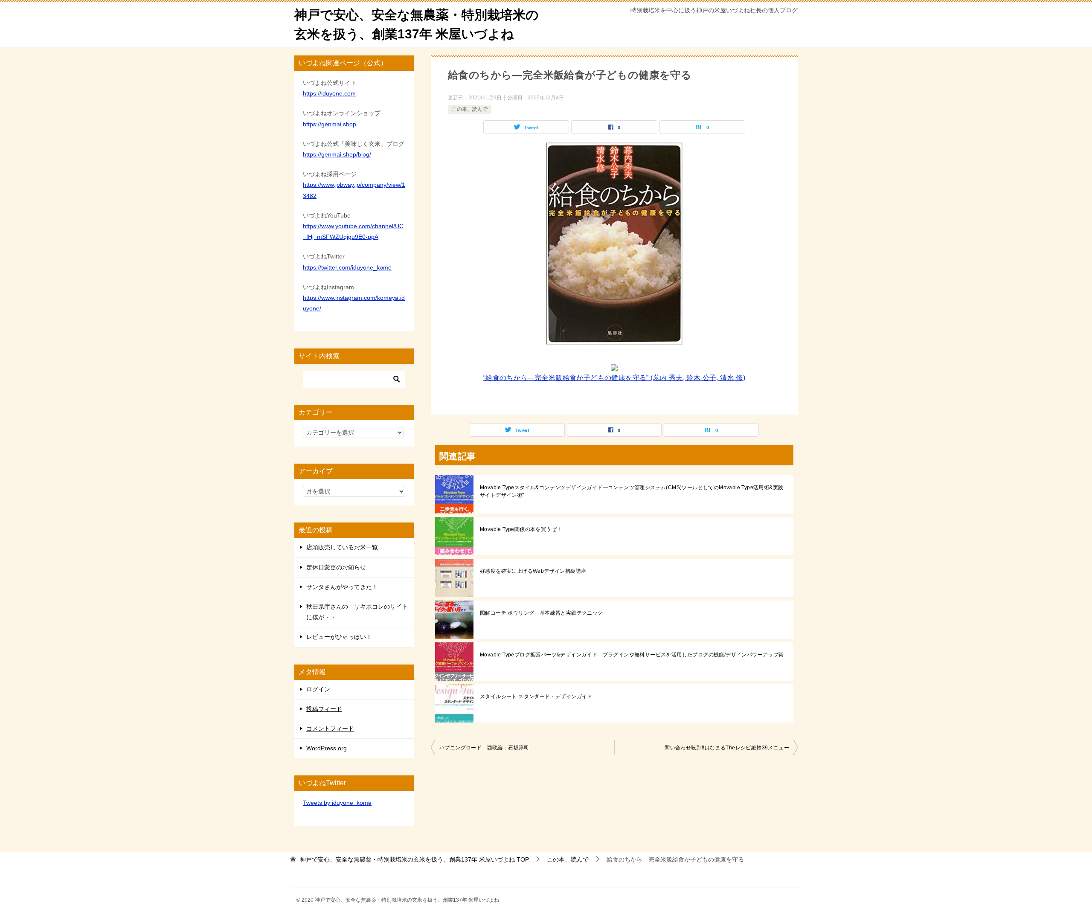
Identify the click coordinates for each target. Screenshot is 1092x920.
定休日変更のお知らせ (336, 567)
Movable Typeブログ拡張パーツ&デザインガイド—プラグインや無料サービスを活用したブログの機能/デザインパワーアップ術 (632, 655)
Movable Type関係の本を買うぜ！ (521, 529)
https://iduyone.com (329, 93)
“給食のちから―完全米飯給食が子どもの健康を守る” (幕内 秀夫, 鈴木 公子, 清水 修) (614, 377)
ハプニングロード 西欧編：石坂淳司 (484, 748)
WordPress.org (326, 748)
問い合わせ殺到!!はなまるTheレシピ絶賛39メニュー (727, 748)
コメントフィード (330, 728)
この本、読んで (470, 109)
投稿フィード (324, 708)
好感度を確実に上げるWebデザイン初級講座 (533, 571)
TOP (414, 859)
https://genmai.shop (329, 124)
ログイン (318, 689)
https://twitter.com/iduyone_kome (347, 267)
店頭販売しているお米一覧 (342, 547)
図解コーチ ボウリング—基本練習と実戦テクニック (541, 613)
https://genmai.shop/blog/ (337, 154)
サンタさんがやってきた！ (342, 586)
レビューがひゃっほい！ (339, 636)
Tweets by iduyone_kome (337, 802)
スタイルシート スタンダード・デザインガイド (536, 696)
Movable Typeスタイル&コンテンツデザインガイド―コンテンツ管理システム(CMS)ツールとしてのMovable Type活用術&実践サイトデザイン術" (631, 491)
